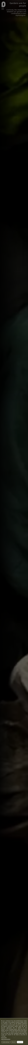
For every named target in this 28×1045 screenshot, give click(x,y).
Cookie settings (5, 1042)
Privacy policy (4, 1037)
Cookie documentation (5, 1039)
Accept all (20, 1042)
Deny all (13, 1042)
